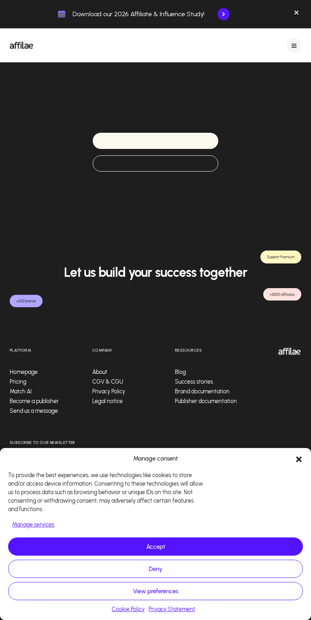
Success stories (194, 381)
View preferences (155, 591)
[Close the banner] (296, 14)
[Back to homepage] (21, 45)
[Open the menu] (294, 45)
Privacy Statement (172, 609)
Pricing (18, 381)
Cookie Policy (128, 609)
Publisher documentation (206, 401)
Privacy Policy (108, 391)
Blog (180, 372)
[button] (299, 458)
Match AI (21, 391)
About (99, 372)
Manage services (33, 524)
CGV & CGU (107, 381)
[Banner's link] (223, 14)
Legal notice (107, 401)
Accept (155, 546)
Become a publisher (34, 401)
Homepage (24, 372)
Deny (155, 569)
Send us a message (34, 411)
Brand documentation (202, 391)
